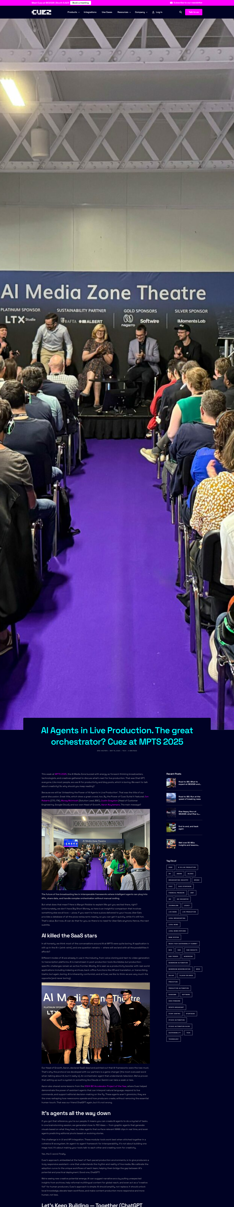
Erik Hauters (102, 751)
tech (188, 1033)
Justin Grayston (109, 800)
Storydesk (190, 1014)
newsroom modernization (179, 969)
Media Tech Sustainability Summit (183, 944)
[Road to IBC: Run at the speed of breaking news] (171, 797)
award (179, 874)
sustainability (175, 1033)
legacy (187, 905)
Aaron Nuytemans (110, 804)
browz (196, 880)
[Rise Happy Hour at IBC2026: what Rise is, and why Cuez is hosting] (171, 812)
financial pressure (177, 893)
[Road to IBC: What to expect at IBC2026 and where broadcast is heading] (171, 783)
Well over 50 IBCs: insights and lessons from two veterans (188, 843)
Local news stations (177, 931)
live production (189, 912)
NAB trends (173, 956)
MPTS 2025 (61, 774)
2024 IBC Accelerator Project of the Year (105, 1086)
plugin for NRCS (186, 975)
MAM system (174, 937)
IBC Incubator (182, 899)
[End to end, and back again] (171, 827)
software (186, 994)
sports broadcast (176, 1007)
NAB (179, 950)
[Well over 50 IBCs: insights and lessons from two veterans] (171, 844)
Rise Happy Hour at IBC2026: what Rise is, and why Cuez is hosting (190, 812)
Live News (173, 912)
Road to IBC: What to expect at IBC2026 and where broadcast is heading (189, 782)
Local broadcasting (177, 918)
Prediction (173, 982)
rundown (172, 994)
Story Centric (174, 1014)
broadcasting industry (178, 880)
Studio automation (177, 1020)
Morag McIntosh (70, 800)
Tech (124, 751)
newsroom (188, 956)
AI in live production (187, 867)
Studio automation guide (179, 1026)
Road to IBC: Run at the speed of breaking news (190, 797)
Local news (173, 924)
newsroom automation (178, 963)
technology (174, 1039)
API (170, 874)
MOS (170, 950)
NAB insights (191, 950)
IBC (170, 899)
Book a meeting (80, 2)
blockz (191, 874)
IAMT (192, 893)
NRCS (198, 969)
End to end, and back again (188, 827)
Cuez (171, 886)
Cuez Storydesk (184, 886)
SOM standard (174, 1001)
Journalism (173, 905)
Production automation (179, 988)
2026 (170, 867)
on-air (171, 975)
